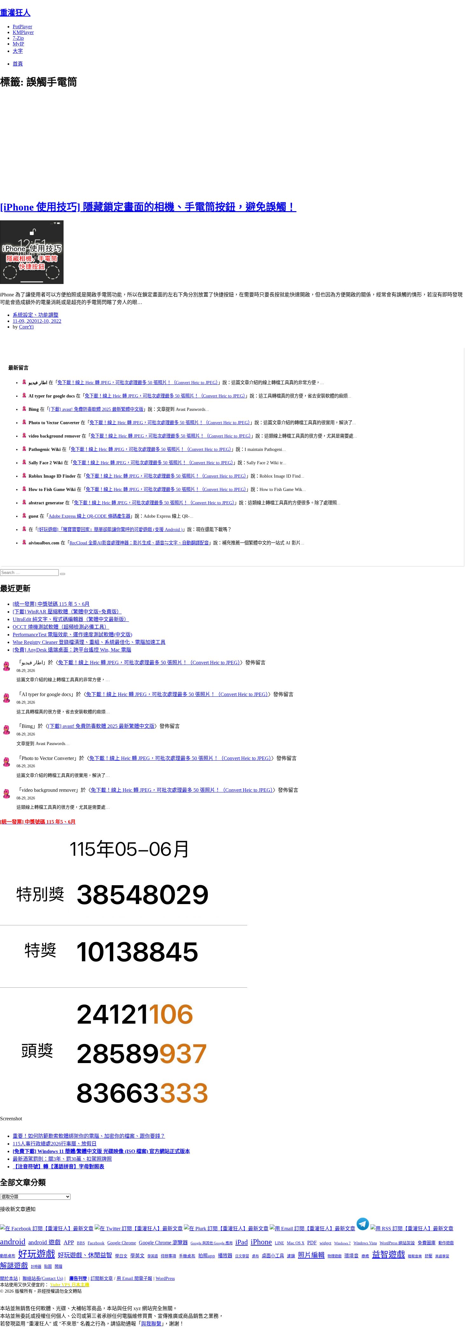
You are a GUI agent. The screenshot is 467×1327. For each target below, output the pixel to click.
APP (69, 1242)
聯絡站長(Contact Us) (43, 1278)
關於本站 (9, 1278)
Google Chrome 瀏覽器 (163, 1242)
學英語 (152, 1256)
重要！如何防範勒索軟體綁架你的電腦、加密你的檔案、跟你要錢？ (89, 1136)
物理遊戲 (335, 1256)
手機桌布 (187, 1256)
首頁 (18, 63)
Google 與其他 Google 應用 (212, 1243)
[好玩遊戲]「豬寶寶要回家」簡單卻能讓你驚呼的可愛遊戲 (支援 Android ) (110, 529)
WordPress (165, 1278)
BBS (81, 1243)
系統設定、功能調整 (35, 315)
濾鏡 (291, 1256)
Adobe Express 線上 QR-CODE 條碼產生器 (89, 516)
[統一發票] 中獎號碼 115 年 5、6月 (51, 604)
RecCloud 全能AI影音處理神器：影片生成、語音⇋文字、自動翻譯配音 (139, 542)
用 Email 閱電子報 (134, 1278)
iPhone (261, 1242)
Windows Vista (365, 1243)
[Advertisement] (114, 143)
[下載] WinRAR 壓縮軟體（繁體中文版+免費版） (67, 611)
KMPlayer (23, 32)
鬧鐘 (58, 1266)
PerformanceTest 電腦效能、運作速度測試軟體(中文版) (72, 634)
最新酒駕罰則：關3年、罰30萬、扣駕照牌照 (62, 1159)
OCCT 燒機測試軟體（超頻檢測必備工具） (61, 627)
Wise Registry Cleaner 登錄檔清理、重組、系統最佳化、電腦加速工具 (89, 642)
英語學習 (442, 1256)
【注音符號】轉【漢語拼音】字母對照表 (58, 1166)
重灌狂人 (15, 13)
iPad (241, 1242)
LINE (279, 1243)
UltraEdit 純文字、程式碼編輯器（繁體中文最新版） (71, 619)
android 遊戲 (44, 1242)
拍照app (206, 1255)
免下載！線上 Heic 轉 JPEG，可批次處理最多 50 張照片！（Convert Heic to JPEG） (138, 382)
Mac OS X (295, 1243)
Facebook (96, 1243)
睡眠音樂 (415, 1256)
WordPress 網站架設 (397, 1243)
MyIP (18, 43)
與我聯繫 (151, 1323)
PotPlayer (22, 26)
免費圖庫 (427, 1242)
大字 (18, 51)
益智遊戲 (388, 1254)
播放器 (225, 1255)
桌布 (255, 1256)
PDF (312, 1242)
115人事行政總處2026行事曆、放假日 (55, 1143)
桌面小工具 (273, 1255)
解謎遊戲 (14, 1265)
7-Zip (18, 38)
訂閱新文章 (102, 1278)
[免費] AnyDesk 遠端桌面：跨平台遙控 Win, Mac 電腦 (72, 650)
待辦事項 (168, 1256)
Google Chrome (121, 1242)
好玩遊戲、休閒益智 (85, 1255)
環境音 (351, 1255)
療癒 (365, 1256)
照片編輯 (311, 1255)
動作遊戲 (446, 1243)
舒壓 (428, 1256)
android (12, 1241)
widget (325, 1243)
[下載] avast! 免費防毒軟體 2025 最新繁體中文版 (96, 409)
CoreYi (26, 326)
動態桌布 (7, 1256)
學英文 (137, 1255)
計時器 (36, 1266)
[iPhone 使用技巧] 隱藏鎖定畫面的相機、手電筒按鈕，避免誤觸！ (148, 207)
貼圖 (48, 1266)
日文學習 (242, 1256)
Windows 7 (342, 1243)
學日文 (121, 1256)
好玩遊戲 (36, 1254)
